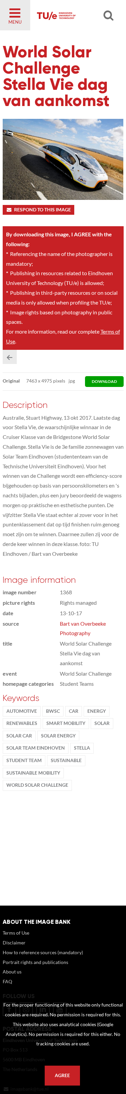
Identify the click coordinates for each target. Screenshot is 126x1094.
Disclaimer (14, 942)
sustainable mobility (33, 773)
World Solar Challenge (37, 785)
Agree (62, 1075)
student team (24, 760)
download (104, 381)
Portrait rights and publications (35, 962)
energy (96, 711)
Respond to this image (42, 209)
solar (102, 723)
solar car (19, 735)
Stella (82, 748)
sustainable (66, 760)
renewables (21, 723)
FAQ (7, 981)
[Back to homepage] (74, 15)
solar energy (58, 735)
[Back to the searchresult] (10, 357)
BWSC (53, 711)
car (73, 711)
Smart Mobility (65, 723)
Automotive (21, 711)
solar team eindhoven (35, 748)
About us (12, 971)
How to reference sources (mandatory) (43, 952)
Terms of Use (16, 933)
